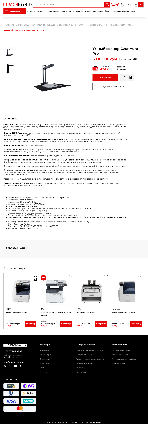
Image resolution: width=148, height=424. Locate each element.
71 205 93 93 (15, 351)
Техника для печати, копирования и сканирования (95, 25)
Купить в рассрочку (113, 86)
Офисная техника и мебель (37, 25)
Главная (9, 25)
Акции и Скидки (35, 11)
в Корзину (105, 77)
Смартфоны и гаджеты (72, 11)
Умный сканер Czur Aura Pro (23, 30)
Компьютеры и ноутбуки (97, 11)
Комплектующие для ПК (123, 11)
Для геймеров (52, 11)
